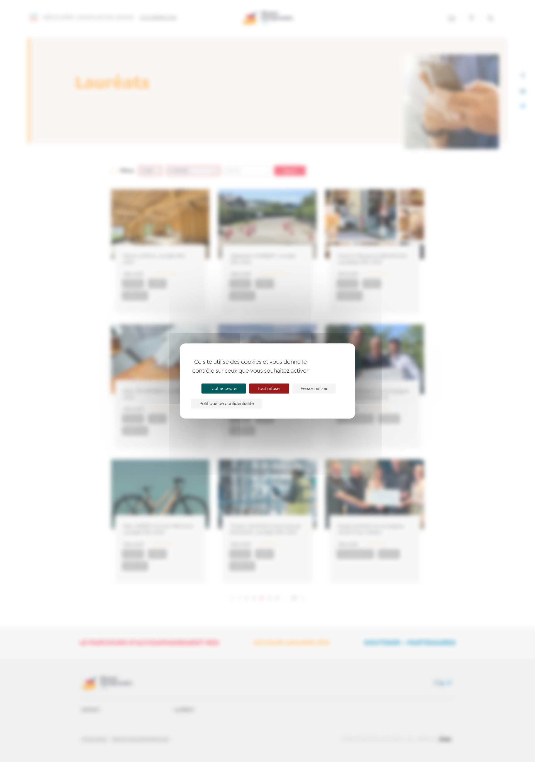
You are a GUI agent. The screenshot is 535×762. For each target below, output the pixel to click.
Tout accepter (224, 388)
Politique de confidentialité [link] (227, 403)
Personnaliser (314, 388)
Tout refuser (269, 388)
